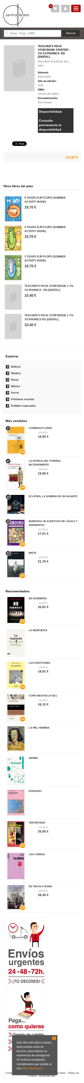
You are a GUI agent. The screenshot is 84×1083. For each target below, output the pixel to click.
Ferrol (15, 392)
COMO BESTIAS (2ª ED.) (43, 695)
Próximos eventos (22, 399)
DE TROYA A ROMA (40, 886)
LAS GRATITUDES (39, 662)
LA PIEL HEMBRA (39, 727)
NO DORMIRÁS (38, 598)
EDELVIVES (44, 76)
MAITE (32, 552)
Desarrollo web (47, 1075)
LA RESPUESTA (38, 630)
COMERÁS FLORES (40, 428)
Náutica (16, 373)
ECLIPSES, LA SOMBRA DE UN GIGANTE (53, 496)
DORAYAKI (35, 791)
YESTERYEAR (37, 822)
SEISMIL (33, 758)
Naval (14, 379)
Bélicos (16, 366)
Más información (32, 1068)
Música (15, 386)
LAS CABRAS (37, 854)
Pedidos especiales (23, 405)
